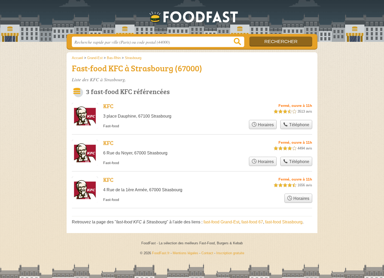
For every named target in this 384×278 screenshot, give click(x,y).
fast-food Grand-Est (221, 222)
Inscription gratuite (230, 253)
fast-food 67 (252, 222)
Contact (207, 253)
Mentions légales (185, 253)
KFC (108, 106)
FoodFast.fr (192, 18)
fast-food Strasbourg (283, 222)
